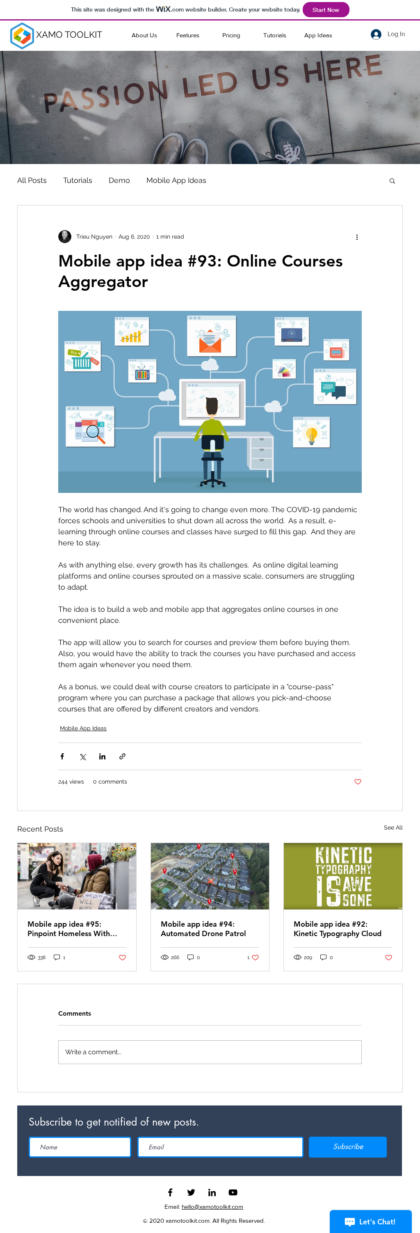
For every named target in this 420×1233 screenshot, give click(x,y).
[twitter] (191, 1192)
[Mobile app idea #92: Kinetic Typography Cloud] (343, 876)
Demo (119, 180)
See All (393, 827)
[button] (392, 180)
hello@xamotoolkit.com (212, 1206)
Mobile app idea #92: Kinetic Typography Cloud (337, 928)
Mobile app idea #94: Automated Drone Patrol (203, 928)
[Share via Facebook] (62, 756)
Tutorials (77, 180)
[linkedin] (212, 1192)
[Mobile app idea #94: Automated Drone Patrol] (210, 876)
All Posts (32, 180)
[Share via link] (122, 756)
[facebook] (170, 1192)
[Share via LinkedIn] (102, 756)
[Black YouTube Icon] (233, 1192)
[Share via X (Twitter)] (82, 756)
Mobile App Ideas (176, 180)
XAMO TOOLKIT (69, 34)
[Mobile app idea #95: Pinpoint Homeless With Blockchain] (77, 876)
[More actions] (357, 237)
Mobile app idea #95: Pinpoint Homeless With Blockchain (68, 928)
